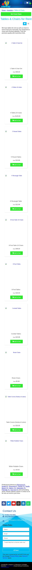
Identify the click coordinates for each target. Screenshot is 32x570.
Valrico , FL (12, 488)
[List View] (28, 23)
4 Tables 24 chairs (16, 113)
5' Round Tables (16, 157)
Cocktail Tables (16, 334)
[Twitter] (8, 503)
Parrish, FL (21, 486)
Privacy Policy (7, 525)
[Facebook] (4, 503)
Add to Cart (17, 76)
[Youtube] (13, 503)
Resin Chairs (16, 378)
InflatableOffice (5, 567)
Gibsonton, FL (21, 488)
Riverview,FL (13, 486)
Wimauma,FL (21, 484)
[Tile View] (25, 23)
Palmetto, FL (6, 490)
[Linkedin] (23, 503)
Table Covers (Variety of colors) (16, 422)
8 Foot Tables (16, 289)
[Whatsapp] (28, 503)
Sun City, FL (14, 490)
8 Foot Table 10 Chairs (16, 245)
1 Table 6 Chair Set (16, 68)
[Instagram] (18, 503)
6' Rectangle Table (16, 201)
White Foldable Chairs (16, 466)
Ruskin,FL (5, 486)
